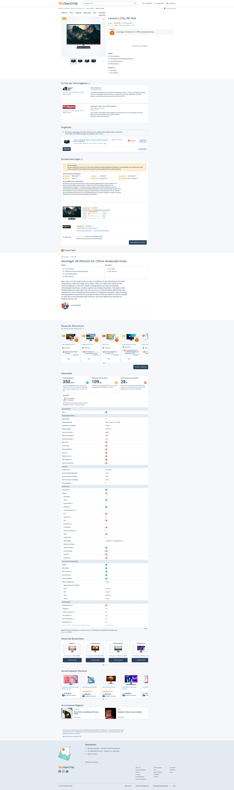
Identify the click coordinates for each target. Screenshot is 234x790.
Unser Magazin (158, 772)
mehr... (146, 628)
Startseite (60, 8)
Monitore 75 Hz (80, 8)
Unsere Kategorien (141, 779)
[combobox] (107, 3)
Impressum (128, 786)
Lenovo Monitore (90, 8)
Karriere (138, 774)
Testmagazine (158, 767)
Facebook (172, 770)
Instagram (172, 767)
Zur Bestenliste (73, 660)
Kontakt (156, 776)
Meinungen (87, 13)
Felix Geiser (77, 305)
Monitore (73, 8)
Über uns (138, 767)
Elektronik (67, 8)
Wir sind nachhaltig (171, 8)
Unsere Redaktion (141, 770)
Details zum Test (67, 94)
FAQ (155, 770)
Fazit (94, 13)
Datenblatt (102, 13)
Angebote (78, 13)
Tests (71, 13)
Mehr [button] (105, 143)
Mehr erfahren (100, 134)
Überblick (64, 13)
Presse (138, 772)
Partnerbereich (140, 776)
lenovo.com (64, 632)
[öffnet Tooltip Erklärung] (89, 83)
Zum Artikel (77, 717)
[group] (80, 61)
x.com (171, 772)
